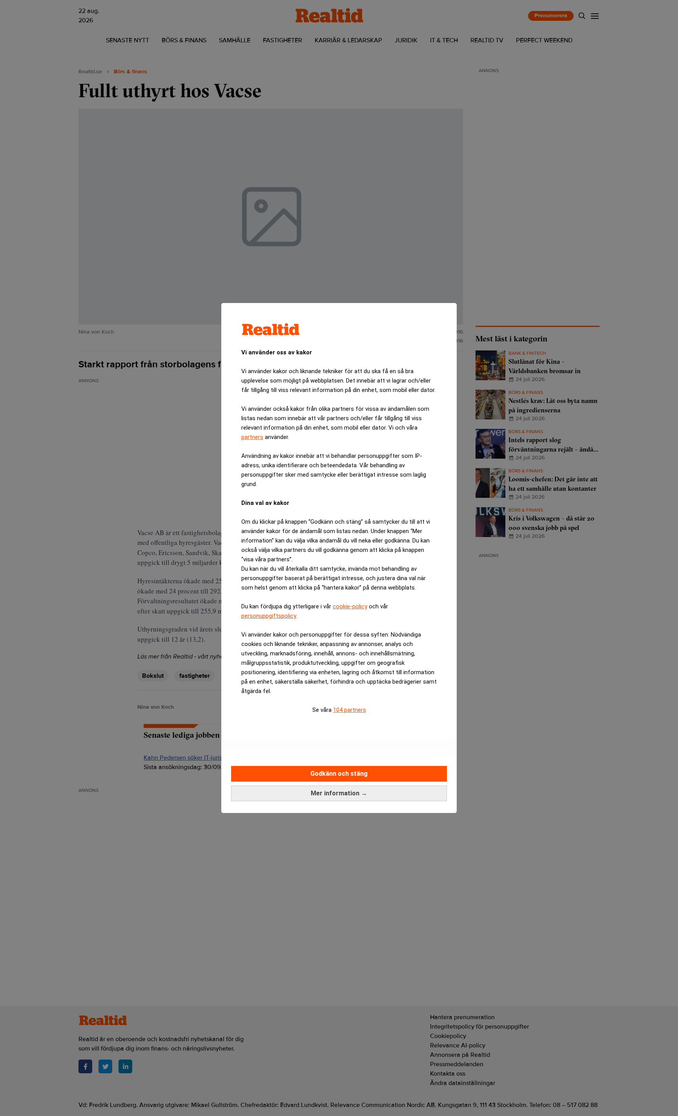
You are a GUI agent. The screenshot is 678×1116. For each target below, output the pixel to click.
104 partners (349, 709)
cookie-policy (350, 606)
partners (252, 437)
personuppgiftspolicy (268, 615)
